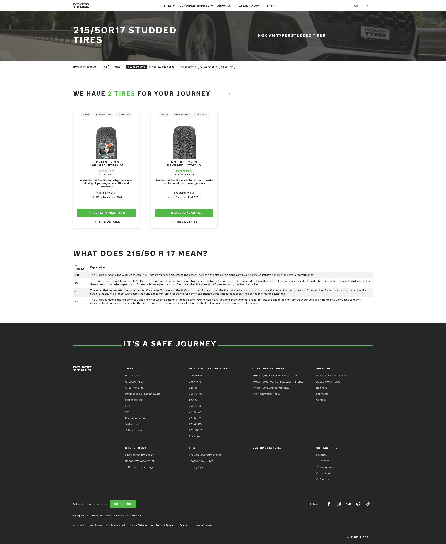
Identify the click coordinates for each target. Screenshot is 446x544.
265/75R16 (195, 405)
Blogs (192, 472)
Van (127, 411)
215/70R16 (195, 381)
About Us (224, 5)
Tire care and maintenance (205, 454)
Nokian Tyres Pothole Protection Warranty (277, 381)
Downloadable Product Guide (142, 393)
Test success (132, 424)
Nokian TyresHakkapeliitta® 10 (184, 163)
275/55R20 (195, 411)
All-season (187, 66)
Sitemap (184, 525)
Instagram (325, 467)
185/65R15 (195, 399)
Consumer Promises (194, 5)
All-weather (207, 66)
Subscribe (123, 504)
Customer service (267, 447)
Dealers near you (109, 212)
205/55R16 (195, 375)
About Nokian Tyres (328, 381)
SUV (127, 405)
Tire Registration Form (266, 393)
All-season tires (134, 381)
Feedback (322, 454)
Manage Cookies (203, 525)
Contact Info (327, 447)
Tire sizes (194, 436)
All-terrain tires (134, 387)
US (356, 5)
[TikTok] (368, 504)
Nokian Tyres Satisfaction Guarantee (274, 375)
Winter (117, 66)
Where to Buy (249, 5)
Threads (324, 460)
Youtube (324, 479)
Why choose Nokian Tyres (331, 375)
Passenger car (133, 399)
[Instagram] (339, 504)
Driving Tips (196, 467)
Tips (270, 5)
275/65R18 (195, 424)
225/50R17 (195, 430)
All (105, 66)
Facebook (325, 472)
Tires (168, 5)
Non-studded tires (163, 66)
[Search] (367, 5)
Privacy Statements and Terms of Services (151, 525)
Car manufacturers (136, 418)
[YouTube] (348, 504)
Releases (321, 387)
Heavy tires (135, 430)
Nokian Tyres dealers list (139, 460)
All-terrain (227, 66)
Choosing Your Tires (201, 460)
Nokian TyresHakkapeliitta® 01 (106, 163)
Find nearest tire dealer (139, 454)
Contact (321, 399)
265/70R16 (195, 393)
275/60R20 (196, 418)
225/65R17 (195, 387)
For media (322, 393)
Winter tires (132, 375)
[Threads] (358, 504)
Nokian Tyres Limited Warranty (270, 387)
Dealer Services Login (141, 467)
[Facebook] (329, 504)
